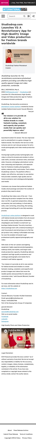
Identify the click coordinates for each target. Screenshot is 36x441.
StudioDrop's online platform (11, 215)
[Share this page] (33, 16)
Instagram (5, 321)
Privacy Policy (27, 438)
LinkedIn (4, 319)
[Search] (24, 16)
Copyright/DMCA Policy (12, 438)
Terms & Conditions (26, 434)
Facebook (4, 316)
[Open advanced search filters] (28, 16)
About (10, 430)
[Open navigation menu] (3, 16)
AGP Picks (4, 3)
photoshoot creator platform (11, 106)
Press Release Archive (21, 430)
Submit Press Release (11, 434)
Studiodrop (24, 92)
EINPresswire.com (11, 92)
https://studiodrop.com (9, 288)
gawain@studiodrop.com (10, 312)
